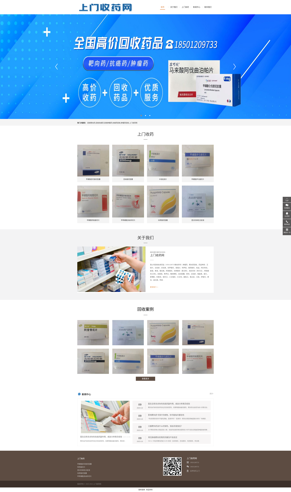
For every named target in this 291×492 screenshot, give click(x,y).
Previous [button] (56, 67)
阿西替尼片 (81, 467)
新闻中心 (196, 7)
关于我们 (174, 7)
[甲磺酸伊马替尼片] (163, 361)
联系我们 (208, 7)
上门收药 (185, 7)
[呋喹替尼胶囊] (163, 332)
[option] (145, 66)
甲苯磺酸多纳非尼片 (84, 476)
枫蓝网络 (149, 490)
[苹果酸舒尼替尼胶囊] (198, 332)
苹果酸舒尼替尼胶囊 (84, 464)
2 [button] (145, 115)
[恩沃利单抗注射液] (128, 332)
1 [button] (141, 115)
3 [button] (149, 115)
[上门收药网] (105, 7)
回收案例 (145, 309)
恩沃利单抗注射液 (83, 470)
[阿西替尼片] (93, 332)
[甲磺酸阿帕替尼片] (198, 361)
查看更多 (145, 379)
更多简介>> (154, 287)
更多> (212, 394)
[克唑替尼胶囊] (93, 361)
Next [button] (234, 67)
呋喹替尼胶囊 (82, 473)
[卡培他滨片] (128, 361)
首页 (162, 7)
